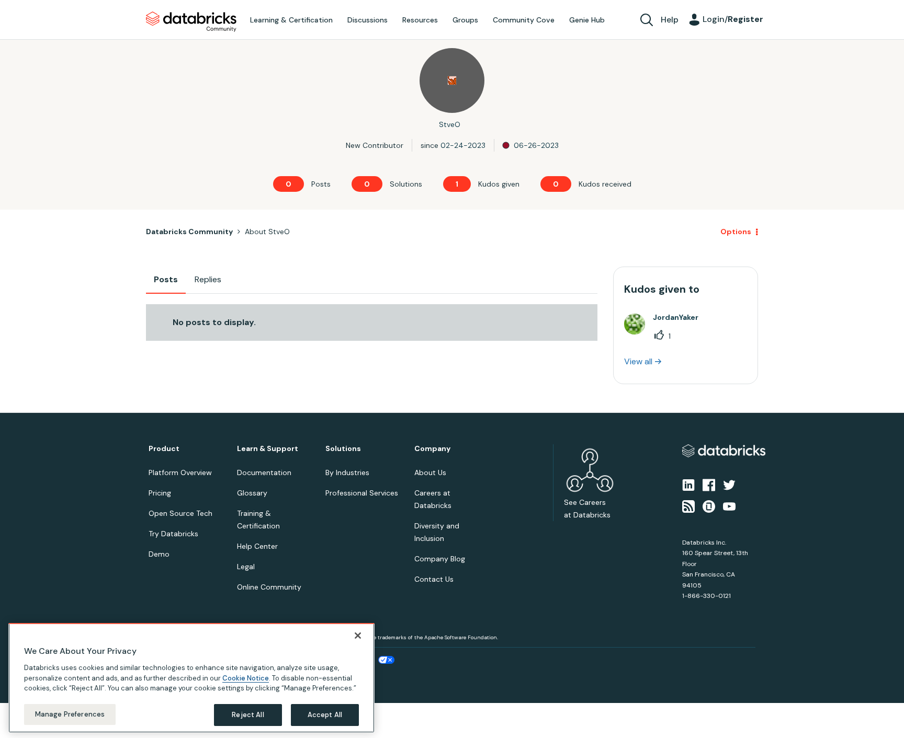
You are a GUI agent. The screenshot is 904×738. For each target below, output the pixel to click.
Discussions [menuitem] (367, 20)
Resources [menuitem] (420, 20)
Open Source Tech (180, 513)
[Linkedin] (688, 484)
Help (670, 19)
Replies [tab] (208, 279)
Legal (246, 566)
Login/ (733, 19)
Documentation (264, 472)
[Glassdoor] (709, 505)
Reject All (248, 714)
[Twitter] (729, 484)
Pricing (160, 493)
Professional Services (361, 493)
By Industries (347, 472)
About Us (430, 472)
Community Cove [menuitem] (524, 20)
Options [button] (735, 231)
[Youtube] (729, 505)
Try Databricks (173, 533)
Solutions (343, 448)
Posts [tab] (166, 279)
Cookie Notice (245, 677)
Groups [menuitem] (465, 20)
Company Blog (439, 558)
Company (432, 448)
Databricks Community (191, 22)
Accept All (325, 714)
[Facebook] (709, 484)
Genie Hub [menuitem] (587, 20)
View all (638, 361)
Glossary (252, 493)
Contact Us (434, 579)
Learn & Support (267, 448)
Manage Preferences (70, 713)
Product (164, 448)
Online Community (269, 587)
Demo (159, 554)
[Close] (357, 635)
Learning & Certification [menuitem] (291, 20)
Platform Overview (180, 472)
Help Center (257, 546)
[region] (191, 678)
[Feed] (688, 505)
